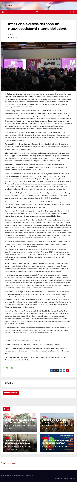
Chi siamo (48, 474)
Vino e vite (8, 417)
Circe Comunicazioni (59, 474)
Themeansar (5, 477)
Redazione (22, 425)
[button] (70, 12)
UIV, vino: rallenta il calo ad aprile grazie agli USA (56, 441)
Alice (11, 35)
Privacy (63, 478)
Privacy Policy (71, 478)
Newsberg (28, 475)
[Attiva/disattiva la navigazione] (37, 12)
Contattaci (57, 478)
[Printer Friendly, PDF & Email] (10, 368)
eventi (44, 417)
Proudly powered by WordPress (10, 475)
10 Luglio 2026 (11, 425)
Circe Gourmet (71, 474)
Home (42, 474)
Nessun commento (11, 449)
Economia (45, 438)
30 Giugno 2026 (11, 446)
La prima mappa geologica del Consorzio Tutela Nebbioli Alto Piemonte (19, 422)
